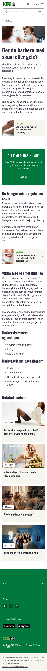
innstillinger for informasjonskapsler (15, 666)
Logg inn (23, 177)
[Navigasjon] (42, 4)
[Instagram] (11, 606)
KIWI (5, 583)
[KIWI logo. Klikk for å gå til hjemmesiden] (9, 4)
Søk (39, 11)
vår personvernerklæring (13, 661)
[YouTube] (17, 606)
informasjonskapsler (31, 661)
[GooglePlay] (9, 626)
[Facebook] (5, 606)
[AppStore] (23, 626)
